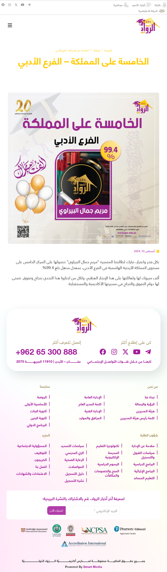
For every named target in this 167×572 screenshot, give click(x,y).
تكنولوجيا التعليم (107, 445)
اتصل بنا (41, 466)
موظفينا (118, 4)
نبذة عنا (150, 396)
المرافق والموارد (90, 417)
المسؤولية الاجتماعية (32, 445)
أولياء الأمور (138, 4)
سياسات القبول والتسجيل (144, 454)
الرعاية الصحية (74, 459)
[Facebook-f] (3, 5)
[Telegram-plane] (29, 5)
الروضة (42, 396)
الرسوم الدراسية (108, 463)
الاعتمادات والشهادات (31, 473)
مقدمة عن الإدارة (143, 445)
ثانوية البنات (38, 410)
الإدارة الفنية (93, 410)
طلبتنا (158, 4)
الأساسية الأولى (36, 403)
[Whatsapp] (155, 561)
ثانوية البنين (39, 417)
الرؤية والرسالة (145, 403)
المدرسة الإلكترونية (112, 454)
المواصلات (76, 466)
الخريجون (41, 459)
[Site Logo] (147, 25)
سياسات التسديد (72, 445)
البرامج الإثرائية (144, 470)
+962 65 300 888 (46, 351)
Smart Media (92, 566)
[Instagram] (10, 5)
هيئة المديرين (145, 410)
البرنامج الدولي (37, 424)
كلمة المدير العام (90, 403)
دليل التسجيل (74, 473)
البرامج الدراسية (144, 463)
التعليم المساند (144, 477)
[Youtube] (23, 5)
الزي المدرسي (74, 452)
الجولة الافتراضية (148, 10)
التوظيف (41, 452)
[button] (10, 25)
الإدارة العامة (93, 396)
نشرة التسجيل (74, 480)
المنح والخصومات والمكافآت (106, 472)
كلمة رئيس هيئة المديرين (137, 417)
